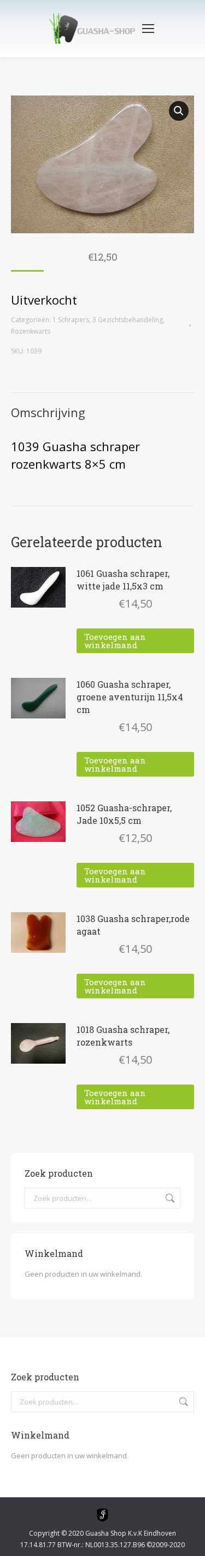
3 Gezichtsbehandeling (127, 319)
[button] (179, 111)
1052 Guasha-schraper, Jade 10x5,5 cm (124, 814)
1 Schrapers (70, 319)
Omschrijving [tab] (48, 412)
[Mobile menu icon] (148, 28)
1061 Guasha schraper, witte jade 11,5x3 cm (123, 580)
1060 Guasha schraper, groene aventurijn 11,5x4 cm (130, 696)
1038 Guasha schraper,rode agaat (133, 925)
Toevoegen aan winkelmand (115, 640)
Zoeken (168, 1198)
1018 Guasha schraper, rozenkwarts (123, 1036)
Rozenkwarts (30, 331)
